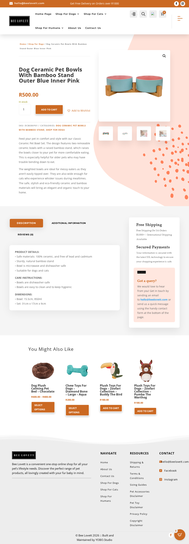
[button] (78, 110)
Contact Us (93, 27)
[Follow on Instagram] (182, 3)
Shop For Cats (93, 13)
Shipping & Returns (137, 464)
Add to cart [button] (111, 408)
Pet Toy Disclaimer (136, 505)
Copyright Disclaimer (136, 523)
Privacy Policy (138, 514)
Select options (39, 407)
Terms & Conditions (137, 476)
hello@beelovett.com (29, 3)
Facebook (170, 470)
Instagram (171, 479)
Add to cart (49, 109)
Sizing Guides (138, 484)
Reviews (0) (25, 234)
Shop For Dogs (66, 13)
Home (23, 44)
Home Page (43, 13)
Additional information (69, 223)
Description (26, 223)
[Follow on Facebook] (176, 3)
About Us (74, 27)
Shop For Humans (47, 27)
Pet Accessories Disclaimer (140, 494)
